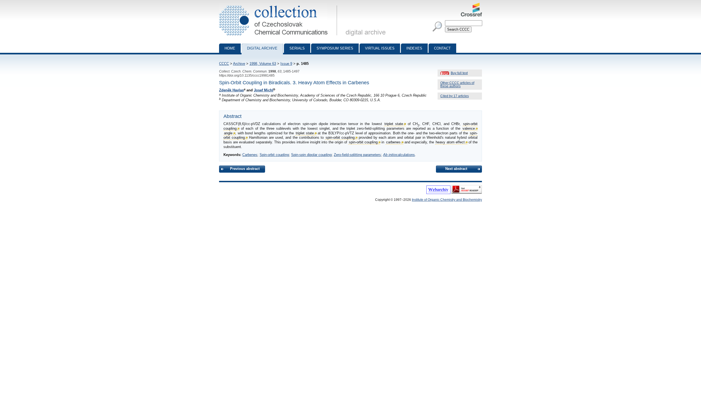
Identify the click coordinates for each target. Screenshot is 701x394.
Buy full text (459, 73)
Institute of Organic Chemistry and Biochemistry (447, 199)
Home (230, 48)
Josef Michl (263, 90)
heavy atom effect (450, 142)
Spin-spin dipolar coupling (311, 155)
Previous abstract (245, 169)
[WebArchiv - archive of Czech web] (438, 193)
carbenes (393, 142)
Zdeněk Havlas (231, 90)
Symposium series (335, 48)
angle (228, 133)
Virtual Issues (380, 48)
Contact (442, 48)
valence (468, 128)
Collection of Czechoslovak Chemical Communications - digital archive (279, 5)
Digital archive (262, 48)
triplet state (393, 124)
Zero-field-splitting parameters (357, 155)
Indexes (414, 48)
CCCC (224, 64)
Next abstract (456, 169)
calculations (399, 155)
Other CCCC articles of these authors (457, 84)
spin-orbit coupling (340, 137)
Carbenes (249, 155)
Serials (297, 48)
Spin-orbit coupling (274, 155)
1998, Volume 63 (262, 64)
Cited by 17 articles (454, 96)
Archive (239, 64)
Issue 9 (286, 64)
